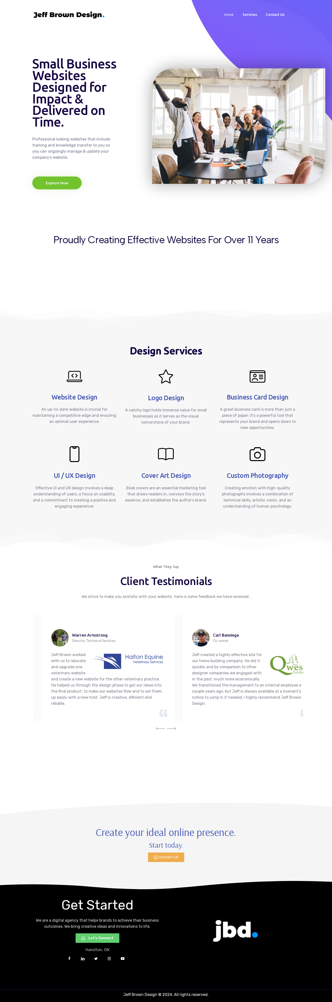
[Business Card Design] (257, 376)
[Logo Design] (166, 376)
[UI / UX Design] (74, 454)
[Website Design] (74, 376)
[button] (160, 728)
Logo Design (166, 397)
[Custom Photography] (257, 454)
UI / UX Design (74, 475)
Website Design (74, 397)
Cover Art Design (166, 475)
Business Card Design (257, 397)
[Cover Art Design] (166, 454)
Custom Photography (257, 475)
